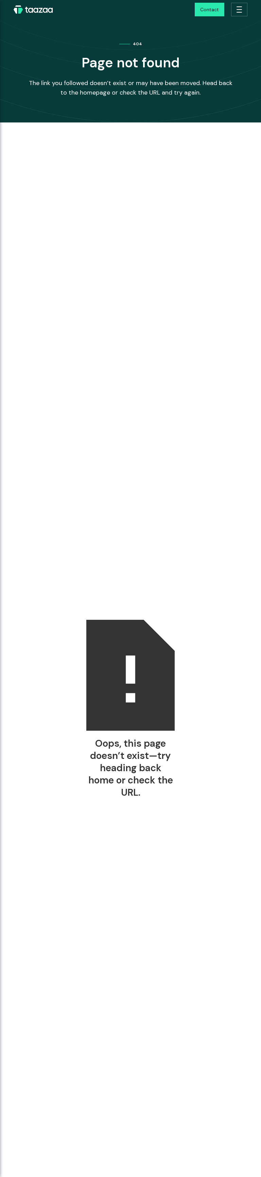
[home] (33, 9)
